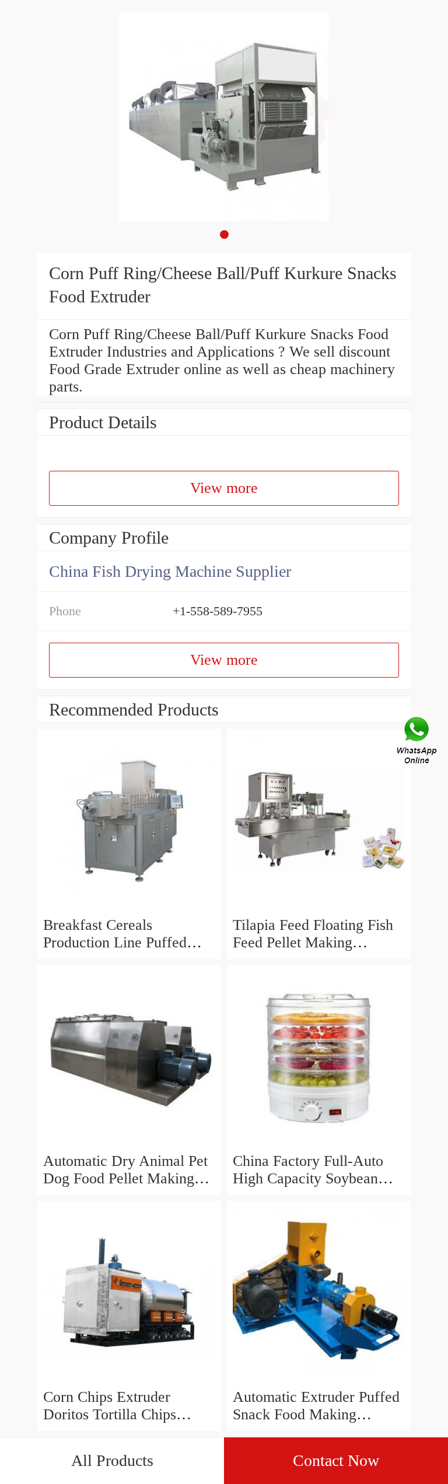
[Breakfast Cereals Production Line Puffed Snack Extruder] (129, 907)
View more (224, 488)
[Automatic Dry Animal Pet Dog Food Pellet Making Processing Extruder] (129, 1143)
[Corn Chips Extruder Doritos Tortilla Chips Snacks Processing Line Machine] (129, 1379)
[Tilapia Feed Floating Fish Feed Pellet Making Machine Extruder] (319, 907)
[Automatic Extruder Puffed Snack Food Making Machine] (319, 1379)
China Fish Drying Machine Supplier (170, 571)
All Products (112, 1460)
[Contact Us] (418, 742)
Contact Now (336, 1460)
